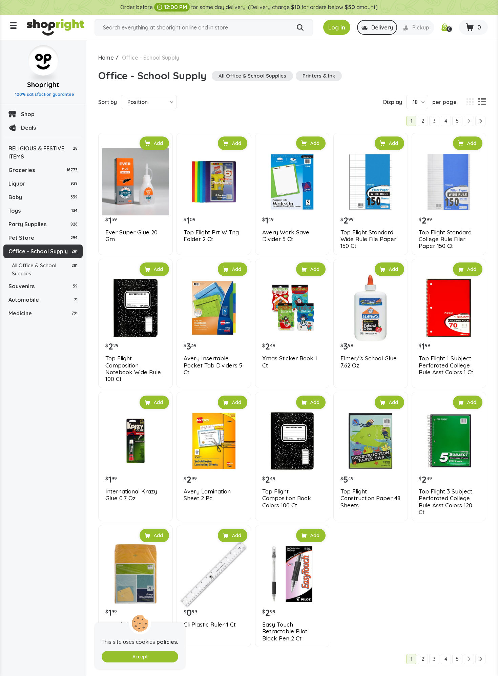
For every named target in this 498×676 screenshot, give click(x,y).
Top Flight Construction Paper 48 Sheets (370, 498)
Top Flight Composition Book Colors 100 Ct (286, 498)
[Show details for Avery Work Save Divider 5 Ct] (292, 181)
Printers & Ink (319, 75)
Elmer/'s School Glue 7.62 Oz (368, 361)
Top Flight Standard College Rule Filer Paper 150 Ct (445, 239)
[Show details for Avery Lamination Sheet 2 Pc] (213, 440)
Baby (43, 197)
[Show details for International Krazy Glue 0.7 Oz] (135, 440)
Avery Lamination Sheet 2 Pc (207, 495)
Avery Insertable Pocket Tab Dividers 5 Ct (213, 365)
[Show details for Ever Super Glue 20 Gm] (135, 181)
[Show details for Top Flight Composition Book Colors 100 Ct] (292, 440)
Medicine (43, 313)
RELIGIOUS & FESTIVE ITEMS (43, 152)
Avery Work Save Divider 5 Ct (285, 235)
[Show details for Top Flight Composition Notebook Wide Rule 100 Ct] (135, 307)
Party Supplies (43, 224)
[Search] (300, 27)
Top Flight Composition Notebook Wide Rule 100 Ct (133, 368)
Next (469, 121)
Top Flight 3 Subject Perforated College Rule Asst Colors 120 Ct (445, 501)
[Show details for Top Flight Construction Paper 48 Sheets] (370, 440)
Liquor (43, 183)
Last (480, 121)
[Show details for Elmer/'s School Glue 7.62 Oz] (370, 307)
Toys (43, 210)
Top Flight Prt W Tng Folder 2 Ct (211, 235)
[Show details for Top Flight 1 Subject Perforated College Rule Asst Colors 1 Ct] (448, 307)
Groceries (43, 170)
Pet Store (43, 237)
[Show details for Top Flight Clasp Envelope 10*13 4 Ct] (135, 574)
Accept (140, 657)
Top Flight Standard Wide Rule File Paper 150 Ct (368, 239)
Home (106, 57)
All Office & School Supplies (45, 269)
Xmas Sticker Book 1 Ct (289, 361)
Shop (28, 114)
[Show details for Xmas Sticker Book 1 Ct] (292, 307)
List (482, 102)
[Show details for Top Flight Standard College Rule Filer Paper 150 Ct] (448, 181)
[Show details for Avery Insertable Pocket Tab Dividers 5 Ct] (213, 307)
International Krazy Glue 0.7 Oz (131, 495)
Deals (28, 127)
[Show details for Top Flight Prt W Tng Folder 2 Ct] (213, 181)
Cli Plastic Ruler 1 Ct (210, 624)
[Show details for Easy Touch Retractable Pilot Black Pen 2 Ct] (292, 574)
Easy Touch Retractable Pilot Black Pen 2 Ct (284, 631)
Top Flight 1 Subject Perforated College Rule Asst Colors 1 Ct (446, 365)
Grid (470, 102)
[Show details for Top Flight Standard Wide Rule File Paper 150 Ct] (370, 181)
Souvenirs (43, 286)
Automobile (43, 299)
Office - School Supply (43, 251)
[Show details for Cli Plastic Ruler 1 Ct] (213, 574)
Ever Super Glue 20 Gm (131, 235)
